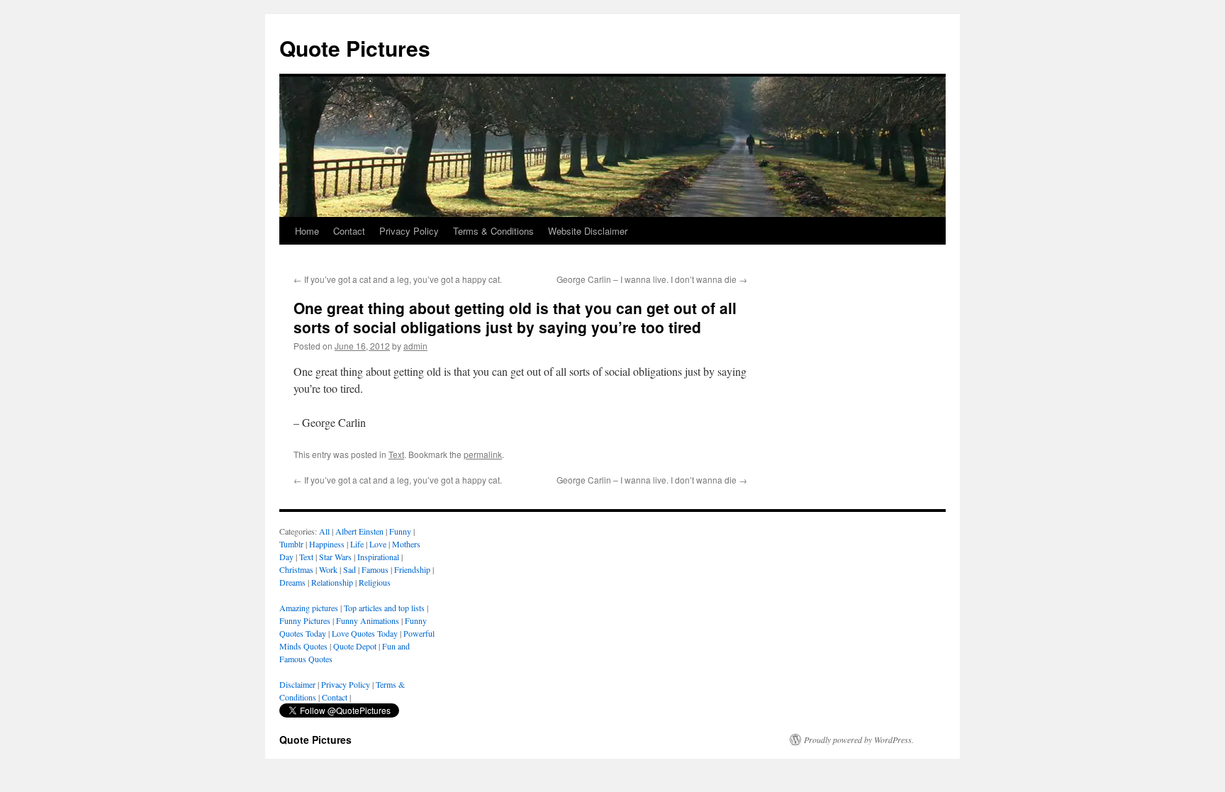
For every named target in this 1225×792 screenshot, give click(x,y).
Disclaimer (297, 684)
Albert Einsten (359, 531)
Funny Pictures (304, 620)
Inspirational (378, 556)
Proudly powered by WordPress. (859, 739)
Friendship (412, 569)
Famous (375, 569)
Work (328, 569)
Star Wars (335, 556)
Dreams (292, 582)
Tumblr (291, 544)
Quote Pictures (354, 48)
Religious (375, 582)
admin (415, 346)
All (324, 531)
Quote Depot (354, 646)
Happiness (327, 544)
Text (396, 454)
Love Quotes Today (365, 633)
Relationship (332, 582)
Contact (349, 231)
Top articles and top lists (384, 607)
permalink (483, 454)
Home (307, 231)
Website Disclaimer (587, 231)
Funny (400, 531)
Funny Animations (367, 620)
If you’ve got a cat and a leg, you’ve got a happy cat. (397, 279)
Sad (349, 569)
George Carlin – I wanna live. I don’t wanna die (651, 279)
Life (357, 544)
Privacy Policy (409, 231)
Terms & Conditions (493, 231)
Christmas (296, 569)
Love (377, 544)
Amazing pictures (308, 607)
